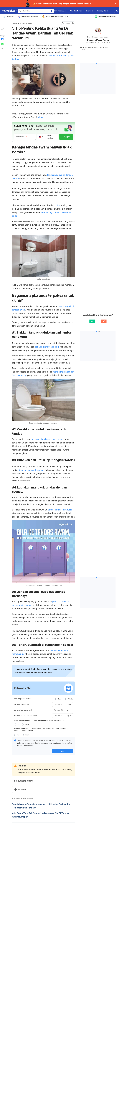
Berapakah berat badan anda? (26, 715)
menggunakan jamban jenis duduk (47, 439)
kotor (57, 205)
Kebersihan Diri (27, 23)
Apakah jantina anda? (22, 699)
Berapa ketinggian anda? (23, 710)
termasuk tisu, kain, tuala (59, 510)
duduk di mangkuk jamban (31, 470)
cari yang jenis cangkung (46, 347)
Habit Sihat (15, 23)
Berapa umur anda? (21, 704)
